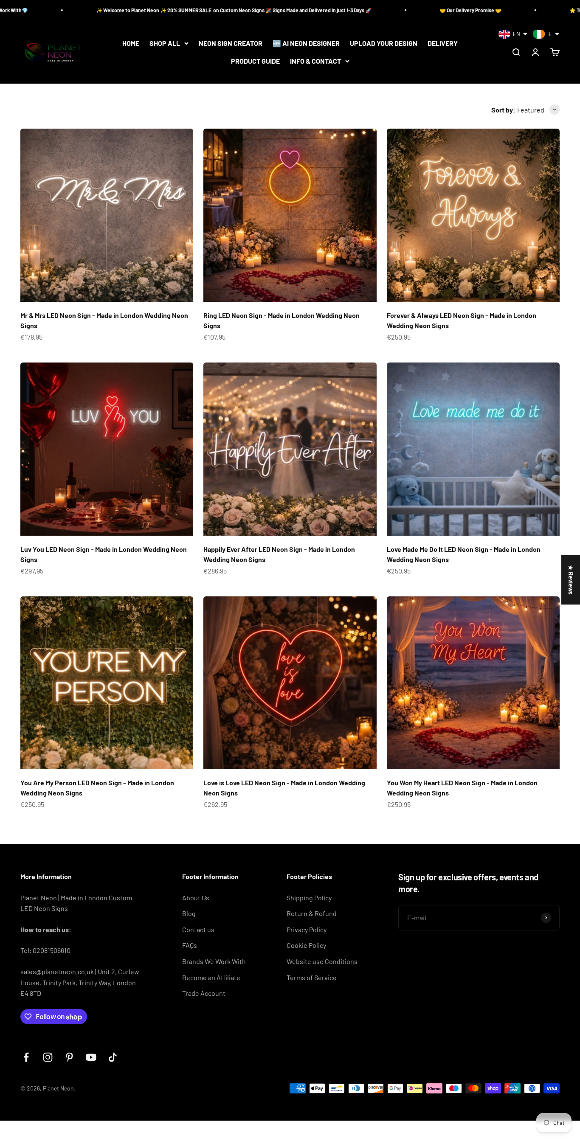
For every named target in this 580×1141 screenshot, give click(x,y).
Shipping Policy (309, 898)
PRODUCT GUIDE (255, 61)
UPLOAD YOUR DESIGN (383, 43)
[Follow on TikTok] (112, 1057)
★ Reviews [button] (570, 579)
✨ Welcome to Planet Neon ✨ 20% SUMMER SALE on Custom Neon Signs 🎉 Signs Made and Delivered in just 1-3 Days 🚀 (166, 10)
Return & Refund (312, 913)
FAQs (189, 945)
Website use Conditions (322, 961)
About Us (195, 898)
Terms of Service (312, 977)
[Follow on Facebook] (26, 1057)
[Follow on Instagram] (47, 1057)
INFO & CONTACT (315, 61)
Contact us (198, 929)
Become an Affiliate (211, 977)
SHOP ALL (164, 43)
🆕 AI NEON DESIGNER (306, 43)
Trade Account (203, 993)
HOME (130, 43)
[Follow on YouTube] (91, 1057)
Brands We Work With (214, 961)
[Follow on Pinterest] (69, 1057)
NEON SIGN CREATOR (230, 43)
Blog (189, 913)
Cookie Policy (306, 945)
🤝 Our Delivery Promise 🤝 (403, 10)
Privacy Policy (307, 929)
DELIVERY (443, 43)
